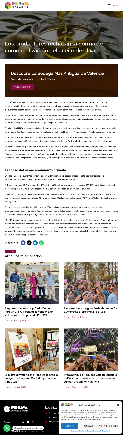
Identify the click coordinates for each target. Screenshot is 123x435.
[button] (118, 405)
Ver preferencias (108, 426)
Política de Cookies (77, 431)
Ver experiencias (22, 87)
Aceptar (69, 426)
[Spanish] (117, 5)
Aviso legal (106, 431)
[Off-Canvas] (109, 5)
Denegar (88, 426)
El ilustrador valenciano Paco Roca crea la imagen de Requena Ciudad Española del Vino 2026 (31, 378)
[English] (114, 5)
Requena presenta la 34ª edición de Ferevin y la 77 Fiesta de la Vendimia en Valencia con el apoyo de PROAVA (29, 312)
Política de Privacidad (93, 431)
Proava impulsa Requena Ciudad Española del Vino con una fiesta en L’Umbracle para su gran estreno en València (90, 378)
